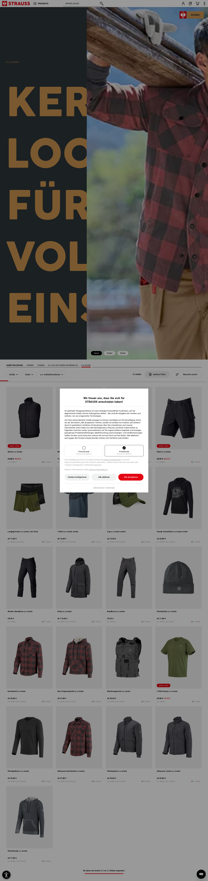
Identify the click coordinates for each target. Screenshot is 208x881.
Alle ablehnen (104, 477)
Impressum (110, 488)
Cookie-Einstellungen (112, 460)
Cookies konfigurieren (77, 477)
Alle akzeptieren (131, 477)
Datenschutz (98, 488)
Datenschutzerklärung (98, 470)
